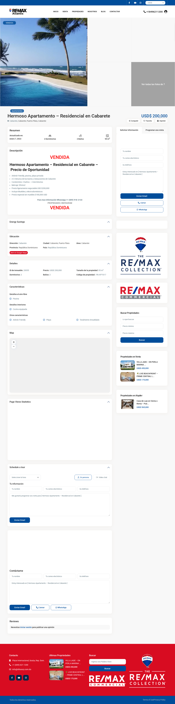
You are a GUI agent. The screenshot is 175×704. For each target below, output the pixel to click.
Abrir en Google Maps (18, 253)
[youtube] (135, 2)
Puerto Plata (32, 121)
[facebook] (129, 2)
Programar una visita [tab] (155, 130)
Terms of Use (148, 700)
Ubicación (14, 236)
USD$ (150, 3)
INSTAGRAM (66, 203)
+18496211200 (154, 11)
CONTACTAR (115, 11)
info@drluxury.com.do (21, 669)
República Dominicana (28, 247)
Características (17, 286)
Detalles (14, 263)
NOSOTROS (92, 11)
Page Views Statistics (20, 402)
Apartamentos (17, 111)
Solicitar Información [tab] (129, 130)
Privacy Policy (159, 700)
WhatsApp (61, 607)
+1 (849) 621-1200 (20, 665)
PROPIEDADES (78, 11)
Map (12, 333)
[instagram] (140, 2)
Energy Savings (17, 222)
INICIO (55, 11)
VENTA (65, 11)
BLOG (103, 11)
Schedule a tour (17, 467)
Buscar (142, 340)
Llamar (41, 607)
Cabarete (22, 121)
